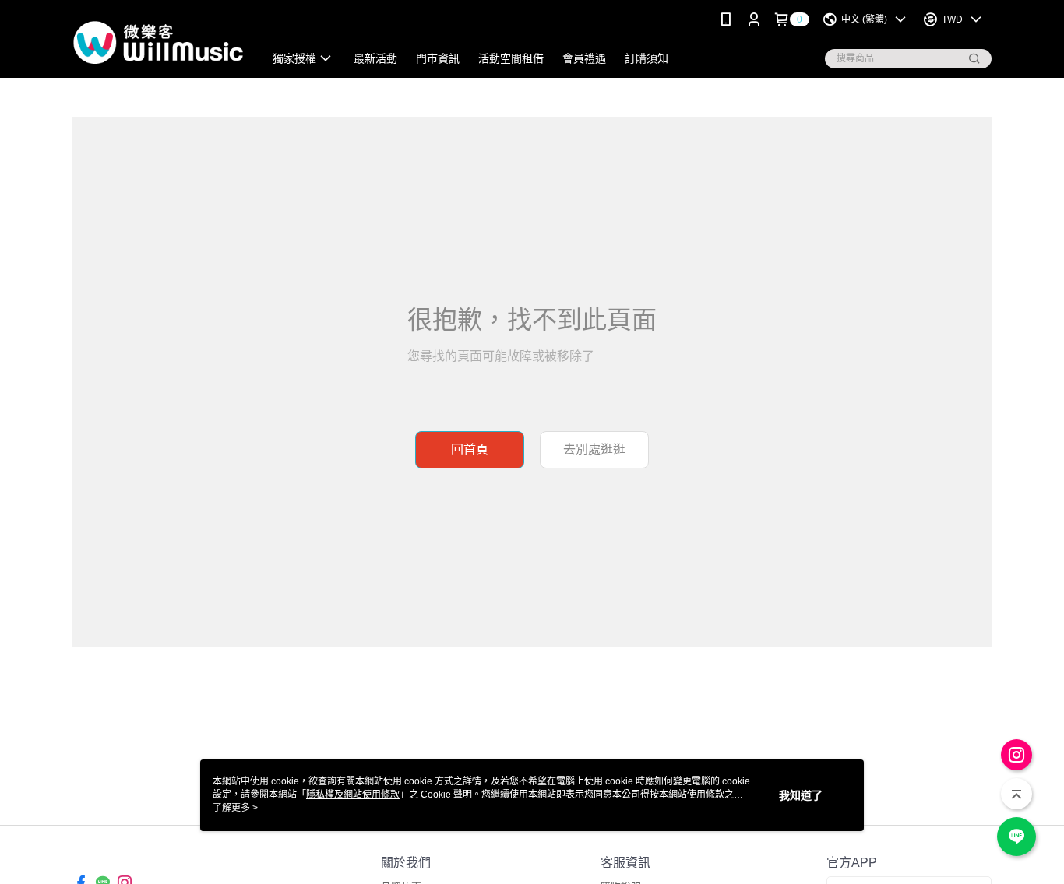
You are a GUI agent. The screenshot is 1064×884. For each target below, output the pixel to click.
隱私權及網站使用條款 (353, 794)
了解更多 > (235, 807)
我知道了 (801, 795)
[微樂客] (158, 41)
